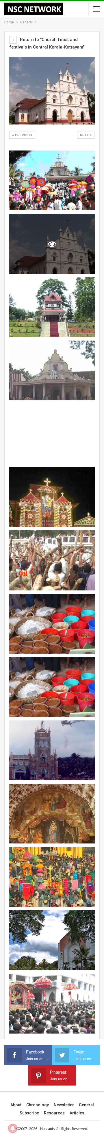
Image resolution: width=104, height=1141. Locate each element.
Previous (23, 135)
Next (85, 135)
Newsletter (64, 1105)
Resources (54, 1113)
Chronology (37, 1105)
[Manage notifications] (12, 1128)
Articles (77, 1113)
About (15, 1105)
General (86, 1105)
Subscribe (29, 1113)
